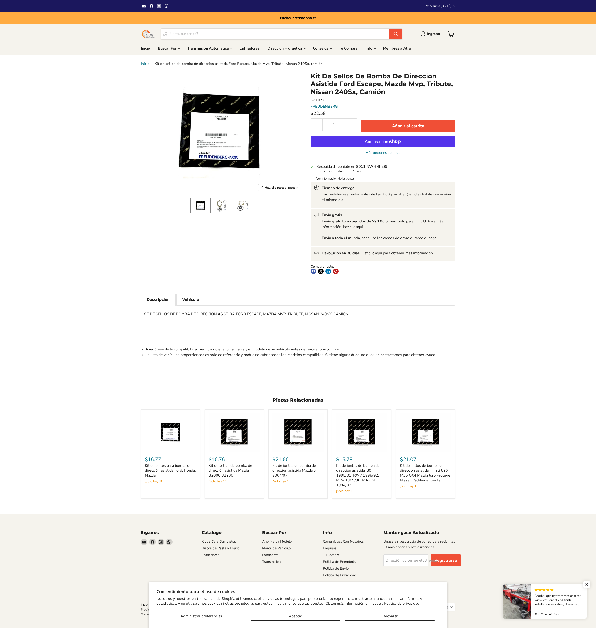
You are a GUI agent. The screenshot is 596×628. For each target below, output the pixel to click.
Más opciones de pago (383, 153)
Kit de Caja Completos (219, 541)
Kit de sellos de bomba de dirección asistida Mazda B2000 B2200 (230, 470)
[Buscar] (395, 34)
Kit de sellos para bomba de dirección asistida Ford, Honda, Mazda (170, 470)
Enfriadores (250, 48)
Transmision (271, 561)
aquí (359, 226)
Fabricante (270, 555)
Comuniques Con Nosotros (343, 541)
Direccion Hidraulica (285, 48)
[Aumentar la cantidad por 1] (351, 124)
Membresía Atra (397, 48)
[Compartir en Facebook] (313, 271)
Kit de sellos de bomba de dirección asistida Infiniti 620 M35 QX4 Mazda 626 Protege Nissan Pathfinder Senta (425, 473)
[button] (200, 205)
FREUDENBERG (324, 106)
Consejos (321, 48)
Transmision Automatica (208, 48)
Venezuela (438, 6)
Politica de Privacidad (339, 575)
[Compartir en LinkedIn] (328, 271)
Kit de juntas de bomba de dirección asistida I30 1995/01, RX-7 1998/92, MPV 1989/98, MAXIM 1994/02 (358, 475)
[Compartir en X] (321, 271)
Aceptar (295, 616)
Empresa (330, 548)
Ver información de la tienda (335, 178)
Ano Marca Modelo (277, 541)
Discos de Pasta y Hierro (220, 548)
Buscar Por (167, 48)
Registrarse (445, 560)
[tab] (158, 300)
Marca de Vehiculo (276, 548)
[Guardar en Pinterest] (336, 271)
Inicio (145, 48)
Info (369, 48)
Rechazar (390, 616)
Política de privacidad (401, 603)
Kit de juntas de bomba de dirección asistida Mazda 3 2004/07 (294, 470)
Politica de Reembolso (340, 561)
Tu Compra (348, 48)
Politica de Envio (336, 568)
